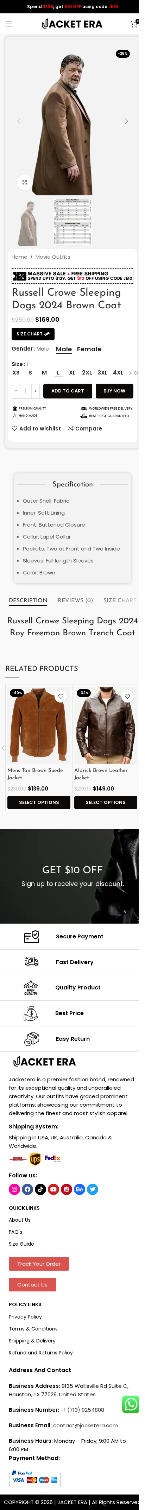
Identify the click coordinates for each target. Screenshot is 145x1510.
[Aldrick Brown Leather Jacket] (105, 725)
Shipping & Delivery (32, 1340)
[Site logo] (72, 23)
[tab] (28, 601)
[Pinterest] (66, 1189)
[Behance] (79, 1189)
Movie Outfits (53, 256)
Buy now (114, 391)
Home (19, 256)
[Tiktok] (40, 1189)
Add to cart (67, 391)
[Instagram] (14, 1189)
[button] (19, 121)
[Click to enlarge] (25, 182)
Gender (22, 348)
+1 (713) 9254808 (82, 1410)
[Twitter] (92, 1189)
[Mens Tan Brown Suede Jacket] (38, 725)
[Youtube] (53, 1189)
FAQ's (15, 1231)
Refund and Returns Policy (41, 1352)
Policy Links (25, 1304)
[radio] (64, 349)
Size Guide (21, 1243)
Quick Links (24, 1208)
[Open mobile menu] (9, 24)
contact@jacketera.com (85, 1425)
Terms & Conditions (33, 1328)
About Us (20, 1219)
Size (17, 364)
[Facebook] (27, 1189)
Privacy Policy (25, 1316)
